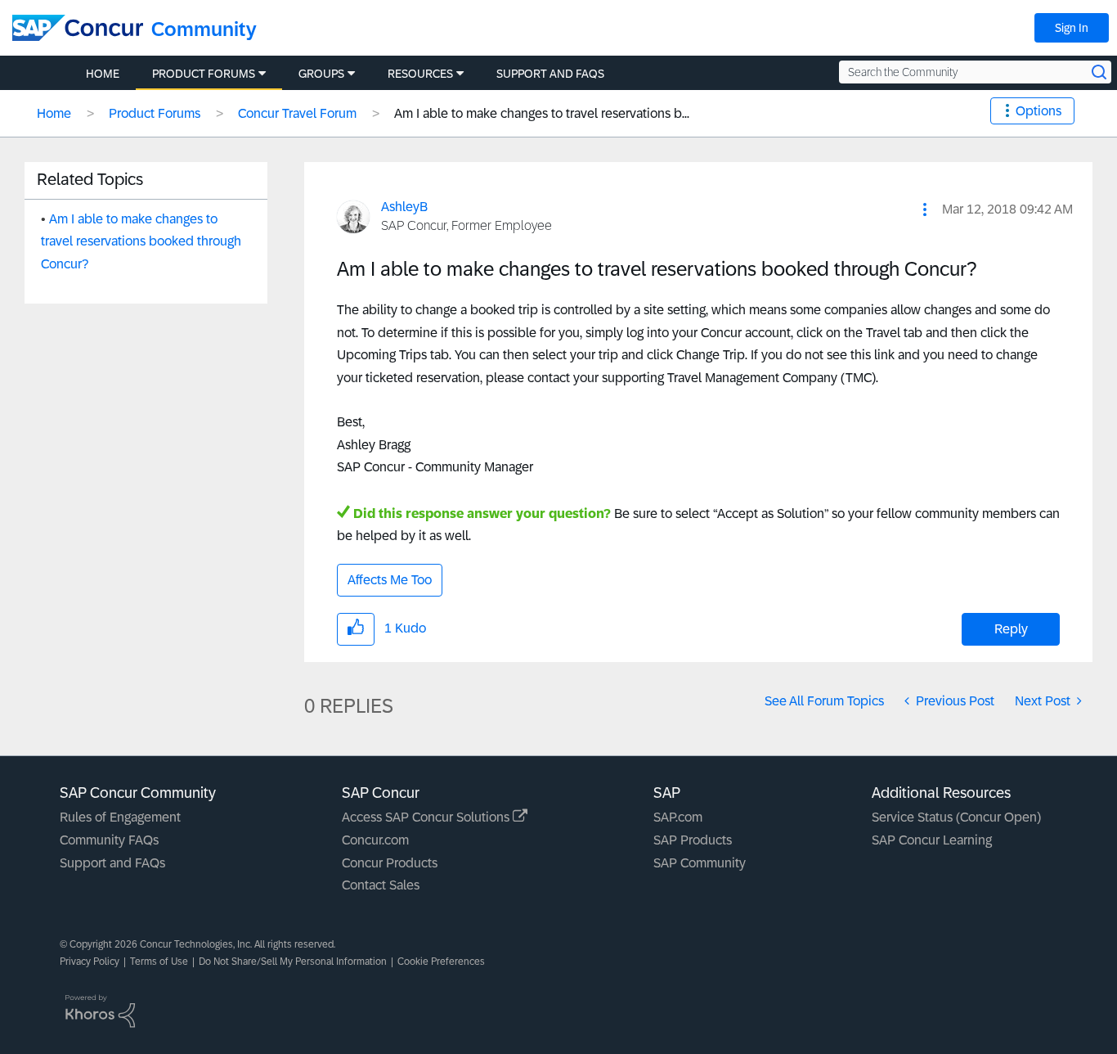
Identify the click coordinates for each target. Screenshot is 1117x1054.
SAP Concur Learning (932, 840)
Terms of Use (159, 961)
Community (204, 29)
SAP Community (699, 863)
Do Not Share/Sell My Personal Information (293, 961)
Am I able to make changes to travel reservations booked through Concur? (141, 241)
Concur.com (375, 840)
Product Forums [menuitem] (203, 73)
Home (54, 113)
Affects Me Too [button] (390, 580)
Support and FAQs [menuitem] (550, 73)
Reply (1011, 629)
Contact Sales (380, 885)
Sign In (1071, 27)
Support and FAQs (112, 863)
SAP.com (677, 817)
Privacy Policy (89, 961)
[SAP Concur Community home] (77, 28)
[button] (925, 209)
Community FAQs (109, 840)
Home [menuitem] (102, 73)
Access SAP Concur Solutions (427, 817)
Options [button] (1038, 111)
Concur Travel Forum (297, 113)
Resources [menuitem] (420, 73)
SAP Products (692, 840)
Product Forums (154, 113)
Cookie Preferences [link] (441, 961)
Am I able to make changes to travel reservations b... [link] (541, 113)
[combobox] (975, 72)
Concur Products (389, 863)
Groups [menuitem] (321, 73)
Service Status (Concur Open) (956, 817)
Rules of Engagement (120, 817)
